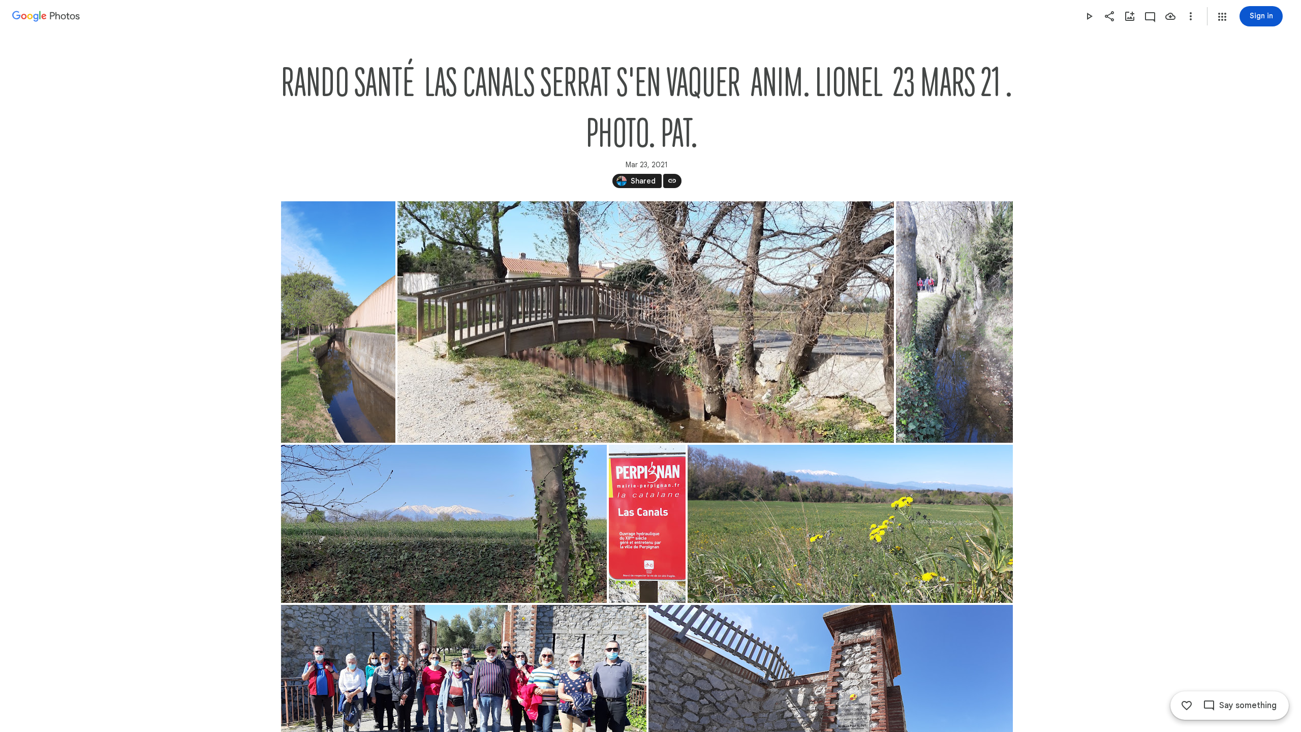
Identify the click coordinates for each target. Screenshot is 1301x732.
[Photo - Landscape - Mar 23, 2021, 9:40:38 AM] (645, 322)
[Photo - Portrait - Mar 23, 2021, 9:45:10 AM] (954, 322)
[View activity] (1150, 16)
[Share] (1109, 16)
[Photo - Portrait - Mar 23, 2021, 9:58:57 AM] (647, 524)
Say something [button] (1248, 705)
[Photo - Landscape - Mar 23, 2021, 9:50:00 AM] (444, 524)
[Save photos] (1170, 16)
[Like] (1186, 705)
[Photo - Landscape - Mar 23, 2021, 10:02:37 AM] (850, 524)
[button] (1222, 17)
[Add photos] (1130, 16)
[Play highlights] (1089, 16)
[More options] (1191, 16)
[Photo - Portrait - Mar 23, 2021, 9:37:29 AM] (338, 322)
